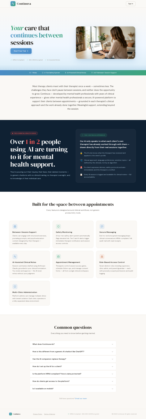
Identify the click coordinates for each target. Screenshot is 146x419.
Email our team (81, 398)
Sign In (130, 4)
